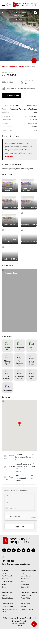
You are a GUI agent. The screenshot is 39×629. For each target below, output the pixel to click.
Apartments (25, 579)
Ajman (4, 584)
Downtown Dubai (7, 603)
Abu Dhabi (5, 579)
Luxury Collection (26, 576)
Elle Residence (25, 603)
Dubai (4, 573)
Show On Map (15, 105)
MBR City (5, 595)
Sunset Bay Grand (27, 609)
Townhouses (25, 584)
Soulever (24, 606)
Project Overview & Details (13, 67)
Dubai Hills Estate (7, 598)
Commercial (25, 587)
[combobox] (7, 508)
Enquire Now (19, 527)
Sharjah (4, 587)
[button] (19, 423)
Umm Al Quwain (7, 581)
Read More (9, 156)
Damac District (26, 595)
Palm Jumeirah (7, 601)
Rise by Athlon (25, 598)
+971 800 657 (8, 561)
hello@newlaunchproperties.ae (16, 564)
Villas (22, 581)
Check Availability (12, 95)
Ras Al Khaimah (7, 576)
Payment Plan (30, 67)
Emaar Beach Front (8, 606)
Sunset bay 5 (25, 601)
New (22, 573)
